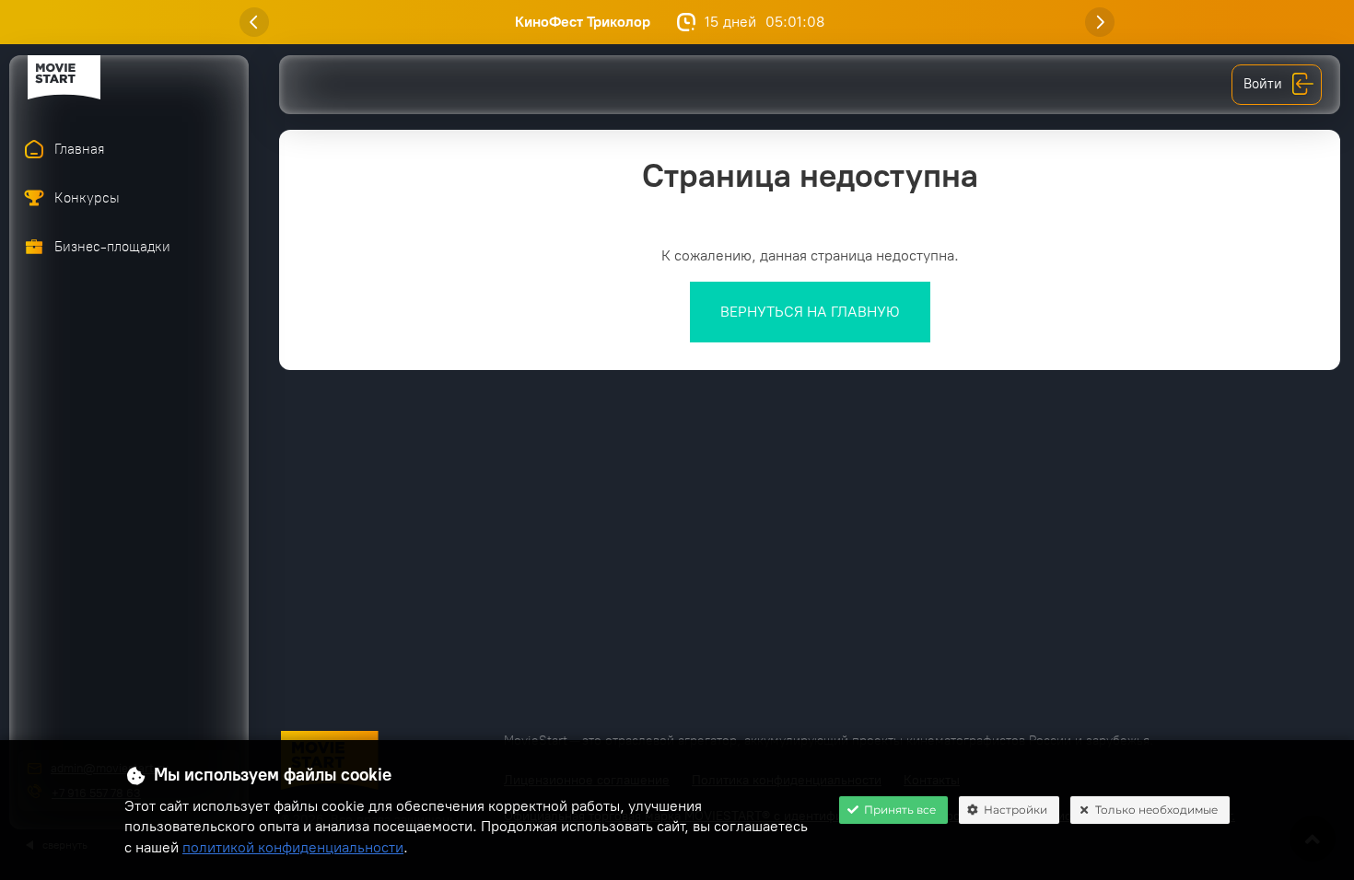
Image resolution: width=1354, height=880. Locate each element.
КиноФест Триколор (582, 21)
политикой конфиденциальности (292, 847)
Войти (1262, 83)
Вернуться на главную (810, 311)
